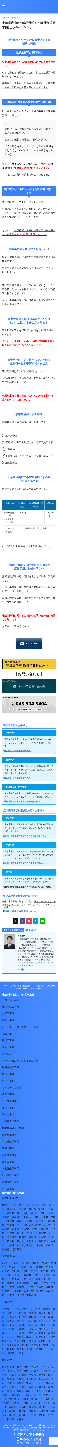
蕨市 (14, 1387)
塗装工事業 (8, 1107)
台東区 (5, 1271)
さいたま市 (8, 1366)
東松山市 (31, 1378)
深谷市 (30, 1382)
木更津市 (12, 1316)
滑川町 (47, 1403)
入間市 (32, 1387)
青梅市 (20, 1287)
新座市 (20, 1391)
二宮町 (30, 1233)
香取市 (20, 1337)
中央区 (10, 1225)
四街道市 (43, 1329)
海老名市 (12, 1237)
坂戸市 (47, 1395)
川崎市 (27, 1217)
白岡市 (5, 1403)
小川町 (13, 1407)
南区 (44, 1204)
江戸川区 (14, 1279)
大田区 (45, 1262)
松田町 (20, 1245)
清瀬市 (10, 1283)
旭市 (28, 1320)
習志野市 (38, 1320)
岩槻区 (34, 1370)
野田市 (32, 1316)
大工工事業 (8, 1013)
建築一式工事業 (10, 1006)
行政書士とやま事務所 (29, 1434)
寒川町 (15, 1229)
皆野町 (22, 1411)
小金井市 (16, 1291)
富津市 (22, 1329)
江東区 (25, 1271)
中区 (14, 1204)
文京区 (49, 1267)
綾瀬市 (32, 1237)
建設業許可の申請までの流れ (17, 750)
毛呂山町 (36, 1403)
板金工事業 (8, 1094)
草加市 (49, 1382)
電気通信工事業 (10, 1141)
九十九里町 (13, 1345)
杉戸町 (10, 1419)
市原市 (13, 1324)
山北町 (30, 1245)
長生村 (10, 1349)
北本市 (49, 1391)
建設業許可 (27, 986)
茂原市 (42, 1316)
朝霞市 (42, 1387)
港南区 (15, 1217)
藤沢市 (47, 1225)
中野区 (34, 1271)
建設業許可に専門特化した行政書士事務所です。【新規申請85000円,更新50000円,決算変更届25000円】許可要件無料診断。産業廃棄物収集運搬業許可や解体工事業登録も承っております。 (29, 1427)
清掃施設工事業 (10, 1182)
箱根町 (49, 1245)
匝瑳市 (10, 1337)
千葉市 (5, 1308)
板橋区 (27, 1275)
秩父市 (32, 1374)
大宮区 (34, 1366)
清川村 (10, 1241)
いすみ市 (41, 1337)
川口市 (13, 1374)
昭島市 (39, 1287)
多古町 (42, 1341)
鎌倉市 (44, 1229)
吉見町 (32, 1407)
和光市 (10, 1391)
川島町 (22, 1407)
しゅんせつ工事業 (11, 1087)
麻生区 (39, 1221)
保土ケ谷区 (32, 1204)
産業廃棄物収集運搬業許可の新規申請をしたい (25, 836)
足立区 (47, 1275)
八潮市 (5, 1395)
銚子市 (22, 1312)
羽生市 (10, 1382)
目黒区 (35, 1262)
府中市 (30, 1287)
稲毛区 (37, 1308)
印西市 (22, 1333)
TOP (5, 986)
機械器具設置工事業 (13, 1128)
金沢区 (32, 1209)
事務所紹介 (15, 986)
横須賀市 (36, 1225)
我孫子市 (46, 1324)
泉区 (50, 1213)
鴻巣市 (20, 1382)
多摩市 (34, 1283)
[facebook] (22, 921)
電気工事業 (8, 1047)
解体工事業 (8, 1188)
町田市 (5, 1291)
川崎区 (37, 1217)
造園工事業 (8, 1148)
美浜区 (10, 1312)
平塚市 (25, 1229)
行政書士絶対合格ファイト (31, 962)
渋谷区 (13, 1267)
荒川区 (17, 1275)
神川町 (22, 1415)
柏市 (48, 1320)
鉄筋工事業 (8, 1074)
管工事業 (7, 1053)
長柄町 (30, 1349)
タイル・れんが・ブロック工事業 (20, 1060)
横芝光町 (36, 1345)
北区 (9, 1275)
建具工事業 (8, 1161)
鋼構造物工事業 (10, 1067)
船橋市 (42, 1312)
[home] (22, 970)
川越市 (47, 1370)
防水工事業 (8, 1114)
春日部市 (43, 1378)
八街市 (13, 1333)
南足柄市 (43, 1241)
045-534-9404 (30, 1439)
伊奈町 (15, 1403)
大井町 (10, 1245)
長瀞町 (32, 1411)
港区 (31, 1267)
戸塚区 (5, 1217)
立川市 (39, 1291)
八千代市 (33, 1324)
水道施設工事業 (10, 1168)
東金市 (20, 1320)
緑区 (26, 1213)
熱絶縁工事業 (9, 1134)
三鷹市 (10, 1287)
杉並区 (44, 1271)
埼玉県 (5, 1360)
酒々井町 (14, 1341)
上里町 (32, 1415)
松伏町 (20, 1419)
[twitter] (15, 921)
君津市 (13, 1329)
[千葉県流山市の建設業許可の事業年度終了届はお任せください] (35, 921)
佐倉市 (10, 1320)
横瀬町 (13, 1411)
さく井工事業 (9, 1155)
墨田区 (15, 1271)
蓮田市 (37, 1395)
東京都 (5, 1256)
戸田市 (22, 1387)
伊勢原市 (31, 1241)
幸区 (45, 1217)
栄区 (43, 1213)
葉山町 (20, 1233)
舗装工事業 (8, 1080)
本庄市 (20, 1378)
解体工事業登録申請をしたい (20, 911)
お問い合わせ (36, 989)
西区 (21, 1204)
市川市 (32, 1312)
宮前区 (20, 1221)
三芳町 (25, 1403)
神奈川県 (7, 1198)
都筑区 (10, 1213)
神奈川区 (12, 1209)
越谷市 (5, 1387)
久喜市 (39, 1391)
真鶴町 (5, 1249)
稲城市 (44, 1283)
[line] (42, 921)
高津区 (10, 1221)
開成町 (39, 1245)
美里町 (13, 1415)
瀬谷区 (34, 1213)
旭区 (19, 1213)
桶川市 (30, 1391)
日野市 (20, 1295)
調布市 (49, 1287)
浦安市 (32, 1329)
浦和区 (10, 1370)
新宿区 (39, 1267)
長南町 (39, 1349)
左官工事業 (8, 1020)
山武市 (30, 1337)
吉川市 (34, 1399)
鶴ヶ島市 (14, 1399)
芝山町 (25, 1345)
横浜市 (5, 1204)
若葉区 (47, 1308)
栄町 (23, 1341)
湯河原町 (16, 1249)
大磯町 (34, 1229)
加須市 (10, 1378)
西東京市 (41, 1279)
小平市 (10, 1295)
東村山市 (31, 1295)
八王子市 (29, 1291)
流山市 (22, 1324)
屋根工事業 (8, 1040)
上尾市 (39, 1382)
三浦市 (10, 1233)
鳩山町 (42, 1407)
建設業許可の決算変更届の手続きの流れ (22, 801)
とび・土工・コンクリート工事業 (20, 1026)
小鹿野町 (43, 1411)
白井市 (32, 1333)
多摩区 (30, 1221)
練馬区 (37, 1275)
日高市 (25, 1399)
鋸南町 (20, 1353)
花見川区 (26, 1308)
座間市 (22, 1237)
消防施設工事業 (10, 1175)
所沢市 (42, 1374)
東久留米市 (23, 1283)
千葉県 (5, 1302)
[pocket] (29, 921)
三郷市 (27, 1395)
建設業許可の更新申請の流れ (17, 777)
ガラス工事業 (9, 1101)
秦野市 (20, 1241)
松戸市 (22, 1316)
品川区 (25, 1262)
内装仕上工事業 (10, 1121)
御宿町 (10, 1353)
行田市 (22, 1374)
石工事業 (7, 1033)
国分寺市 (29, 1279)
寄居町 (42, 1415)
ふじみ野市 (47, 1399)
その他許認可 (39, 986)
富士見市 (16, 1395)
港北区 (42, 1209)
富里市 (42, 1333)
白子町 (20, 1349)
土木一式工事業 (10, 1000)
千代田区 (15, 1262)
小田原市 (41, 1233)
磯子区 (22, 1209)
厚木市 (42, 1237)
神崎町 (32, 1341)
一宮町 (44, 1345)
